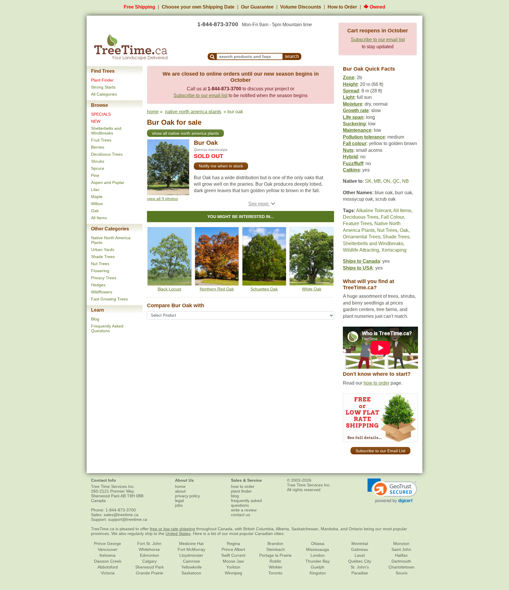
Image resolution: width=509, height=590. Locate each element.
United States (178, 533)
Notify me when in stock (221, 166)
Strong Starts (103, 87)
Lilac (95, 189)
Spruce (97, 168)
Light (348, 97)
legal (179, 500)
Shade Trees (103, 256)
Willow (97, 203)
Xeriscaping (393, 249)
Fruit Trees (101, 140)
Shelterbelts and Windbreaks (106, 130)
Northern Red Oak (217, 289)
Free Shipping (139, 6)
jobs (179, 505)
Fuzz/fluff (353, 163)
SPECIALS (101, 114)
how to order (376, 382)
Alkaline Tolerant (373, 210)
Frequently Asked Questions (107, 328)
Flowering (100, 270)
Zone (348, 77)
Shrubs (97, 161)
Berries (97, 147)
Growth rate (356, 110)
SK (368, 181)
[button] (261, 203)
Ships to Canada (361, 261)
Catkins (351, 169)
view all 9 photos (162, 198)
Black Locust (169, 289)
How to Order (342, 6)
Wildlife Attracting (361, 249)
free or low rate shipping (172, 528)
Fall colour (354, 143)
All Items (99, 217)
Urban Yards (102, 249)
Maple (97, 196)
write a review (244, 510)
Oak (95, 210)
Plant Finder (102, 80)
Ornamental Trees (361, 236)
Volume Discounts (300, 6)
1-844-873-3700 (217, 24)
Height (350, 84)
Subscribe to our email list (378, 39)
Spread (351, 90)
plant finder (241, 491)
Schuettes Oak (264, 289)
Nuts (348, 150)
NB (405, 181)
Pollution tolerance (364, 136)
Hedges (98, 284)
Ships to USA (358, 267)
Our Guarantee (257, 6)
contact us (240, 514)
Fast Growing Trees (109, 299)
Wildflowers (101, 292)
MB (377, 181)
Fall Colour (392, 217)
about (180, 491)
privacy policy (187, 495)
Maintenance (357, 130)
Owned (376, 6)
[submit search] (212, 56)
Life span (353, 117)
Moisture (352, 104)
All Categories (104, 94)
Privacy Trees (103, 277)
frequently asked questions (246, 503)
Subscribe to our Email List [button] (380, 450)
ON (386, 181)
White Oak (311, 289)
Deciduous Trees (107, 154)
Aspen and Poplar (107, 182)
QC (396, 181)
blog (235, 495)
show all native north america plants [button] (185, 133)
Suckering (354, 123)
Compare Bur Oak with (175, 305)
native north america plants (193, 111)
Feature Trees (357, 223)
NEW (95, 121)
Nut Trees (100, 263)
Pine (95, 175)
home (153, 111)
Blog (95, 319)
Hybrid (350, 156)
